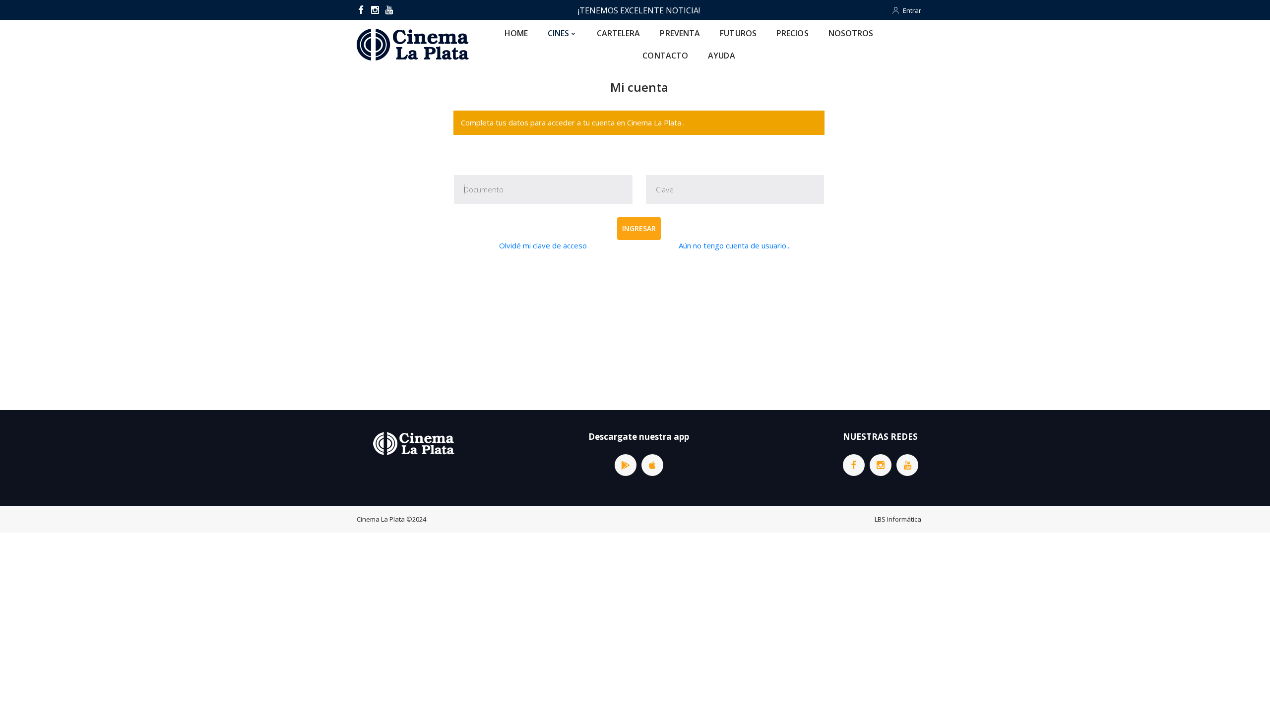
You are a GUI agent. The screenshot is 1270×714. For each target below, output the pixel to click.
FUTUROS (738, 33)
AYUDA (721, 55)
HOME (516, 33)
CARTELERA (618, 33)
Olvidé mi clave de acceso (543, 245)
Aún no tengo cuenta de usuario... (735, 245)
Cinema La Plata (381, 519)
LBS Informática (898, 519)
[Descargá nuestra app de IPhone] (652, 465)
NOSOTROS (851, 33)
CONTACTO (665, 55)
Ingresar (639, 228)
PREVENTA (680, 33)
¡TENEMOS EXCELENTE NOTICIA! (639, 10)
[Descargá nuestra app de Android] (625, 465)
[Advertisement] (639, 330)
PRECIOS (792, 33)
